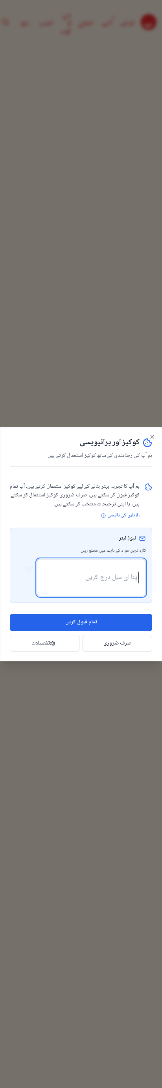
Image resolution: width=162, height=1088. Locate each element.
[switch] (25, 563)
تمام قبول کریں (81, 622)
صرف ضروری (117, 643)
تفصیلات (40, 643)
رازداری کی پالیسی (123, 515)
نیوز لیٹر (127, 538)
